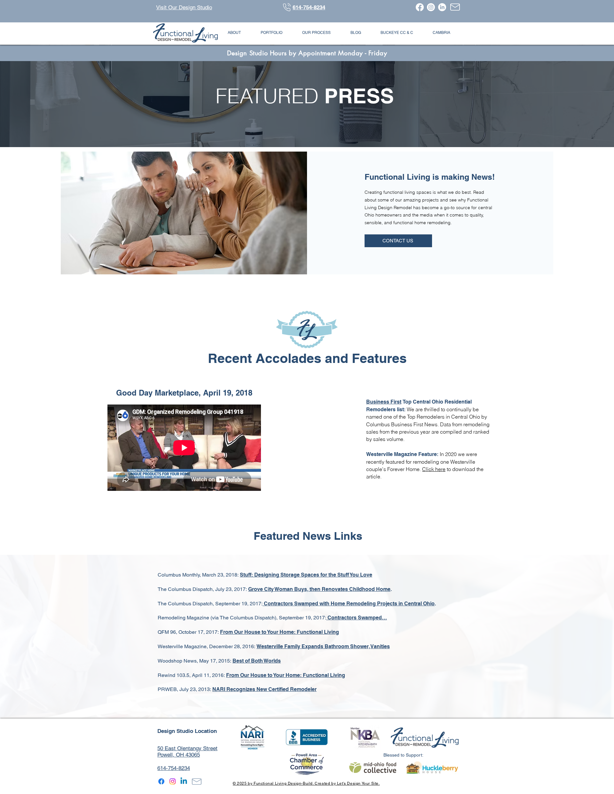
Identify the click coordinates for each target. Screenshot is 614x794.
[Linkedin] (184, 781)
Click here (433, 469)
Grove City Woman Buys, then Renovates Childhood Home (319, 589)
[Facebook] (420, 7)
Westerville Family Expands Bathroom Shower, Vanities (323, 646)
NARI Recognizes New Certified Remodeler (264, 689)
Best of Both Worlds (256, 661)
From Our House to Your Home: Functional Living (279, 632)
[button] (234, 33)
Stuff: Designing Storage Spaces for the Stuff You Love (306, 575)
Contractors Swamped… (356, 618)
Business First (383, 402)
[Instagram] (431, 7)
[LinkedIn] (442, 7)
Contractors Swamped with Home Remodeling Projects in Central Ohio (349, 604)
